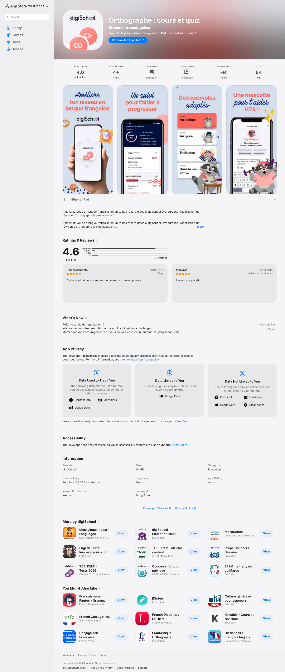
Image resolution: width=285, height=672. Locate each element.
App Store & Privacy (101, 668)
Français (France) (87, 655)
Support (142, 668)
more (200, 226)
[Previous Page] (58, 139)
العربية (104, 655)
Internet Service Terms (75, 668)
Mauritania (68, 655)
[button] (27, 28)
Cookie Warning (125, 668)
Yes (65, 495)
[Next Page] (281, 139)
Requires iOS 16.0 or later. (79, 482)
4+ (210, 482)
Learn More (181, 421)
